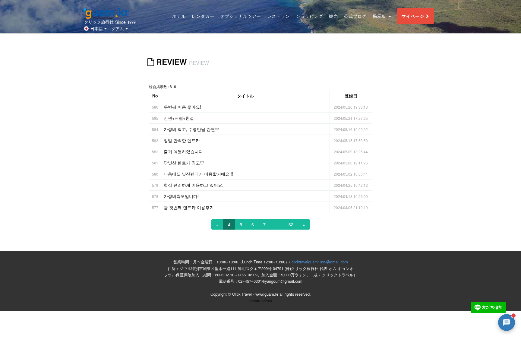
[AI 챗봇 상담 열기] (506, 322)
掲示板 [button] (380, 16)
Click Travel (242, 294)
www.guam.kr (266, 294)
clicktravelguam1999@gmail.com (320, 262)
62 (291, 224)
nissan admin (260, 301)
